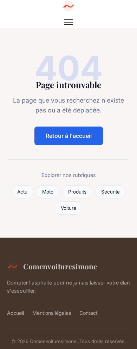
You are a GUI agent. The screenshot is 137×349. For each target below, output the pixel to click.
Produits (77, 192)
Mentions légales (51, 313)
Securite (110, 192)
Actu (22, 192)
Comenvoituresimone (60, 266)
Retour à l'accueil (69, 135)
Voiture (68, 208)
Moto (47, 192)
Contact (88, 313)
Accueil (15, 313)
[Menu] (68, 22)
